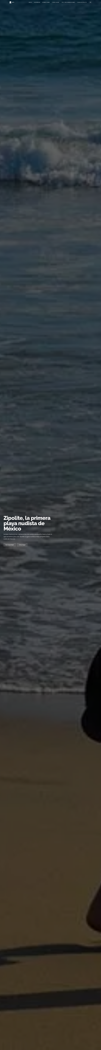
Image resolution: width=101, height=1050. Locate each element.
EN (90, 2)
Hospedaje (37, 2)
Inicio (30, 2)
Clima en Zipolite (82, 2)
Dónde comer (46, 2)
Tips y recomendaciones (68, 2)
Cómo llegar (55, 2)
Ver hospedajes (9, 545)
